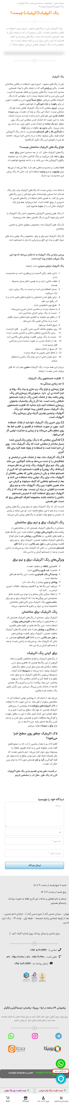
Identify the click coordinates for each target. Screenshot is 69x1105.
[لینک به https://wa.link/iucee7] (11, 1036)
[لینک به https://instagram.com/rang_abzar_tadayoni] (35, 1036)
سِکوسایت (12, 1072)
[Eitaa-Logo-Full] (16, 1046)
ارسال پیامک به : (31, 964)
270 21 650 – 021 (15, 957)
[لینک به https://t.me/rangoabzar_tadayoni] (58, 1036)
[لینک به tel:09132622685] (59, 949)
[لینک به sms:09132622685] (51, 963)
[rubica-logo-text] (52, 1047)
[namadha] (34, 973)
